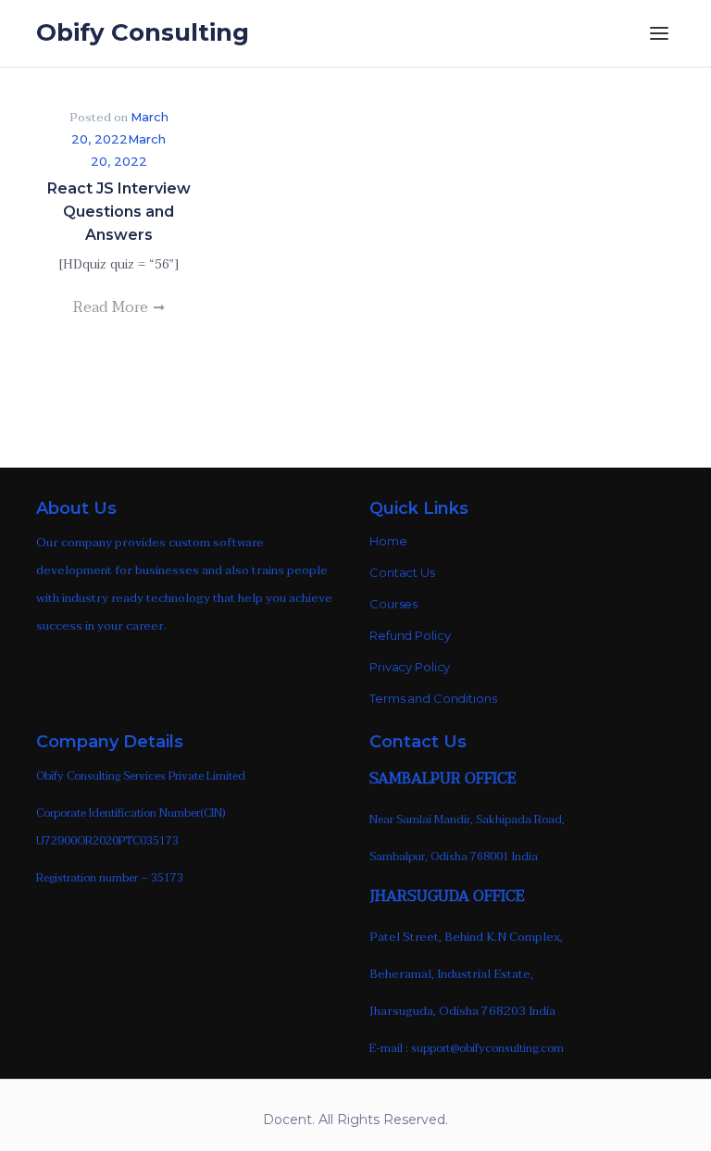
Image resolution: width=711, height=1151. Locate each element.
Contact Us (402, 572)
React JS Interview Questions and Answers (119, 212)
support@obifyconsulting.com (487, 1048)
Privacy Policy (409, 666)
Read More (112, 307)
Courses (393, 603)
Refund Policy (409, 635)
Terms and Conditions (433, 698)
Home (388, 540)
